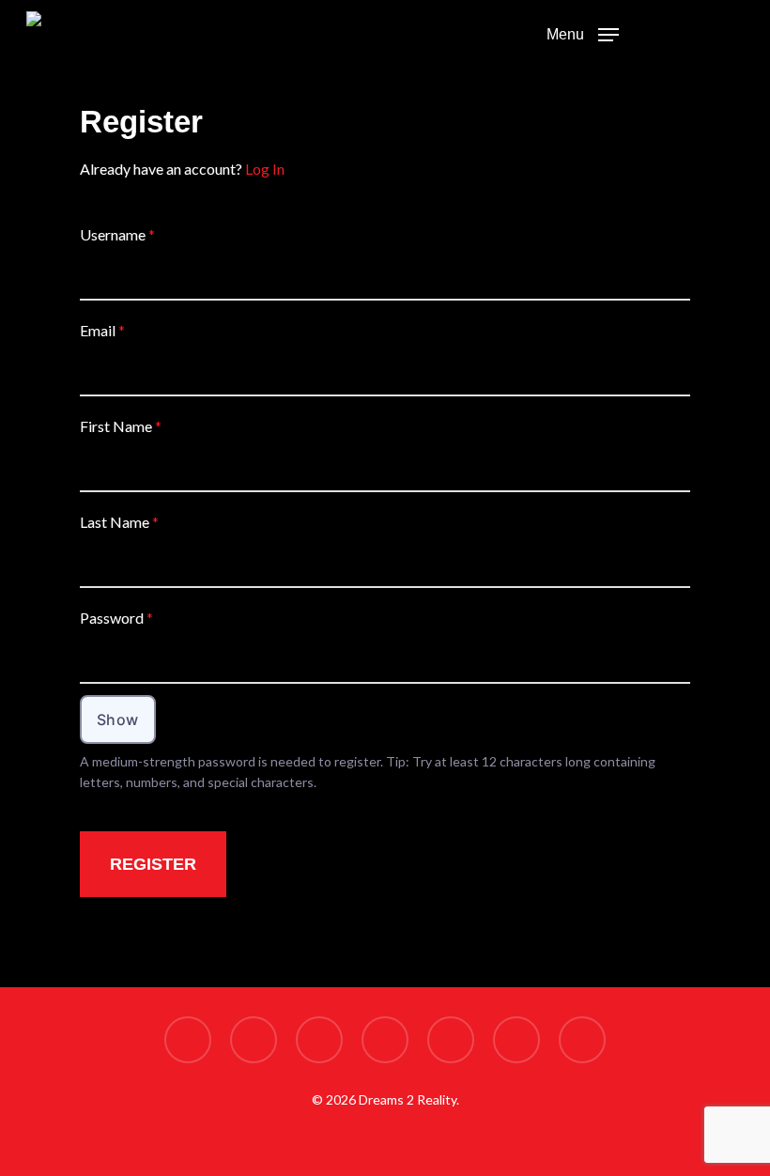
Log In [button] (265, 169)
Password (116, 618)
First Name (121, 426)
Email (102, 330)
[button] (583, 33)
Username (117, 234)
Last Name (119, 522)
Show (118, 719)
